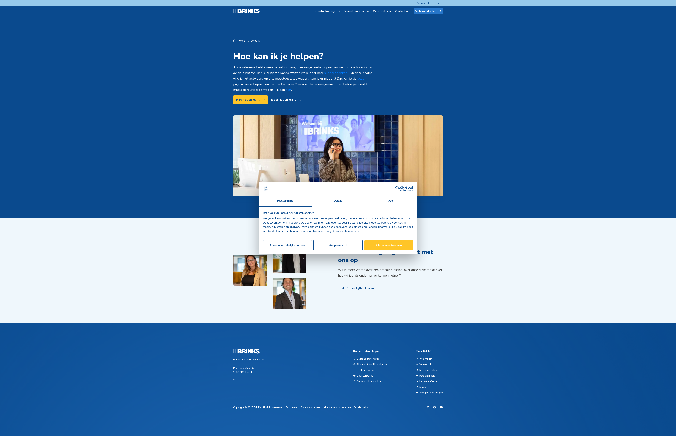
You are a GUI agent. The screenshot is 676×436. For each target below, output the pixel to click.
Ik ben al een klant (283, 100)
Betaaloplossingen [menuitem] (325, 11)
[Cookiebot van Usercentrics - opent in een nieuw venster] (398, 188)
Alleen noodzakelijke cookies (287, 245)
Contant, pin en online (369, 381)
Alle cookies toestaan (388, 245)
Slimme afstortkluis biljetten (372, 364)
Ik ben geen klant (248, 100)
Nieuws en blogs (428, 370)
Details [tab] (338, 200)
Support (423, 387)
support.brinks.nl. (336, 73)
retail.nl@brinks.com (360, 288)
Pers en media (427, 375)
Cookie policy (361, 407)
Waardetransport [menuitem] (355, 11)
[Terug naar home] (250, 11)
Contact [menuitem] (400, 11)
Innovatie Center (428, 381)
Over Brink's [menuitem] (380, 11)
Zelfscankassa (365, 375)
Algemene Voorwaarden (337, 407)
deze (360, 78)
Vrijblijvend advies (426, 11)
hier (288, 90)
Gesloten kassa (365, 370)
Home (242, 40)
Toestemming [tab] (285, 200)
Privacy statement (311, 407)
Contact (255, 40)
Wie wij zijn (425, 358)
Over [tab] (391, 200)
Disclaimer (292, 407)
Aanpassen (336, 245)
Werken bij (423, 3)
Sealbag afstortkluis (368, 358)
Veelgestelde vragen (431, 392)
